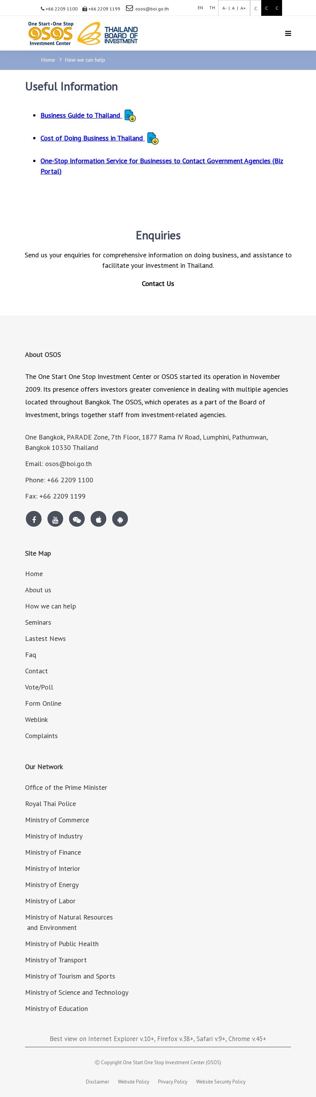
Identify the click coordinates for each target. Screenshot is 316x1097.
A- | (226, 8)
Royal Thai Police (50, 803)
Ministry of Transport (56, 959)
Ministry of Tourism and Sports (70, 976)
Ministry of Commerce (57, 819)
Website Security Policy (220, 1081)
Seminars (38, 622)
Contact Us (158, 283)
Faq (30, 654)
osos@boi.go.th (152, 9)
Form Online (43, 703)
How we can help (85, 59)
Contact (36, 670)
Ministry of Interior (52, 868)
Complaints (41, 735)
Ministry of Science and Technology (76, 992)
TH (212, 7)
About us (38, 589)
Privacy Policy (172, 1081)
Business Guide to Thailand (81, 115)
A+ (242, 8)
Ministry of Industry (53, 836)
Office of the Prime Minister (66, 787)
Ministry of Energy (52, 884)
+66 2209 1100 (60, 9)
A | (234, 8)
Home (49, 59)
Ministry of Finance (53, 852)
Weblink (36, 719)
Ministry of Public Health (62, 943)
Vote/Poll (39, 687)
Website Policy (133, 1081)
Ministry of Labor (50, 900)
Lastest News (45, 638)
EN (200, 7)
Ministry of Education (56, 1008)
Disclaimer (97, 1081)
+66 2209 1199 (103, 9)
